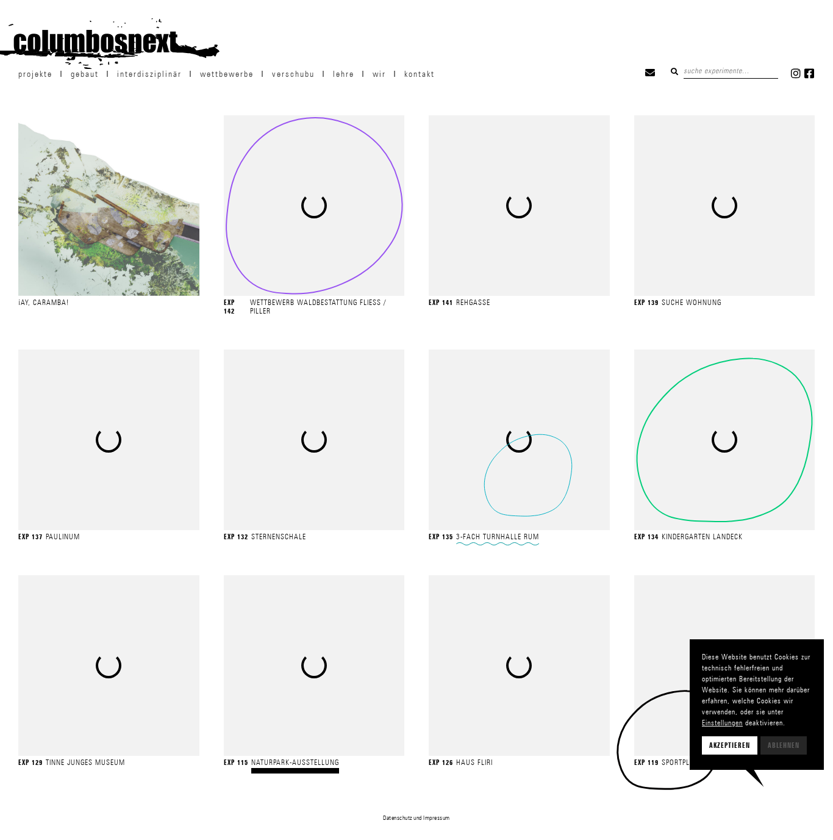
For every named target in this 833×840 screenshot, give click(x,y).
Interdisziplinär (149, 74)
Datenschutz (397, 817)
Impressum (436, 817)
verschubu (293, 74)
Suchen (674, 71)
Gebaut (85, 74)
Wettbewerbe (227, 74)
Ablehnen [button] (783, 745)
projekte (35, 74)
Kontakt (419, 74)
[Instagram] (795, 73)
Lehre (343, 74)
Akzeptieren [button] (729, 745)
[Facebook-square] (809, 73)
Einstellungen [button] (722, 722)
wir (379, 74)
